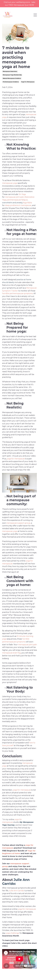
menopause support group (18, 523)
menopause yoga (9, 183)
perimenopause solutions (11, 82)
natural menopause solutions (12, 78)
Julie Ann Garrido (16, 882)
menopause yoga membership (12, 75)
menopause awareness (10, 71)
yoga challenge (12, 933)
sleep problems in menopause (18, 205)
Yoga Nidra (27, 203)
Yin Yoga (22, 194)
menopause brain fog (11, 653)
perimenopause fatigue (17, 200)
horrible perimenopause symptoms (17, 293)
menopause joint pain (14, 197)
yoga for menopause (27, 82)
